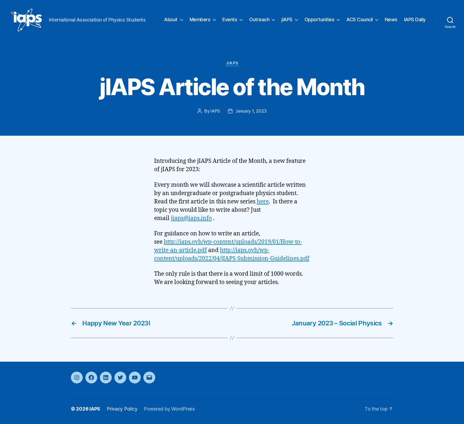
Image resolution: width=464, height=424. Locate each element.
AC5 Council (359, 19)
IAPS (215, 111)
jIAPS (286, 19)
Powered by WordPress (169, 409)
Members (200, 19)
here (263, 201)
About (170, 19)
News (391, 19)
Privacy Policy (122, 409)
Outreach (259, 19)
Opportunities (320, 19)
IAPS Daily (415, 19)
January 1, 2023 (251, 111)
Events (229, 19)
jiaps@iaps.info (191, 218)
